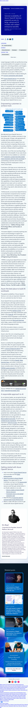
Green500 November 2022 (12, 390)
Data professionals (6, 50)
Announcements (5, 54)
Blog (10, 694)
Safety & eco (15, 705)
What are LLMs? (22, 698)
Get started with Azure (10, 684)
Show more (13, 57)
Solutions (18, 688)
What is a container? (4, 699)
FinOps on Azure (3, 688)
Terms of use (5, 705)
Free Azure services (13, 687)
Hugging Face (5, 362)
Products (2, 687)
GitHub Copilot (17, 310)
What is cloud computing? (5, 696)
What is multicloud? (15, 696)
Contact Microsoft (17, 704)
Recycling (21, 705)
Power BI (10, 314)
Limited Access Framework (8, 420)
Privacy (23, 704)
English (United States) (4, 700)
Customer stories (24, 685)
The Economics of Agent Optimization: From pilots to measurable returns (13, 633)
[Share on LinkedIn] (12, 39)
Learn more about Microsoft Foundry (14, 669)
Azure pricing (6, 687)
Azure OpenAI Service (10, 78)
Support (19, 689)
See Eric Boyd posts (6, 556)
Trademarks (11, 705)
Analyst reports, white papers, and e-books (14, 695)
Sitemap (12, 704)
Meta (21, 360)
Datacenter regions (4, 685)
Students (22, 694)
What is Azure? (3, 684)
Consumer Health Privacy (5, 704)
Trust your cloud (11, 685)
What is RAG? (11, 699)
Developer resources (16, 694)
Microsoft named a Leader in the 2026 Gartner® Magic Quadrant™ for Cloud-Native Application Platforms (14, 611)
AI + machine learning (6, 45)
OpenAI (17, 360)
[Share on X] (10, 39)
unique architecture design (12, 348)
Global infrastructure (19, 684)
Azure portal (23, 482)
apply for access (12, 422)
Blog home (7, 8)
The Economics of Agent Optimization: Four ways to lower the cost (13, 588)
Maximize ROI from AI (11, 688)
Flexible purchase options (22, 687)
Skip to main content (4, 0)
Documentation (6, 694)
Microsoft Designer (18, 320)
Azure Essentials (18, 685)
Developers (14, 50)
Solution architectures (12, 689)
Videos (24, 695)
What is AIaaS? (16, 698)
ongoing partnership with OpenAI (13, 75)
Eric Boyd (7, 28)
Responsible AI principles (8, 418)
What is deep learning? (8, 698)
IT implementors (22, 50)
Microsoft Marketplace (18, 692)
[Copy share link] (5, 39)
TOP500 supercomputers (8, 368)
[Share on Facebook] (8, 39)
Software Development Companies (7, 692)
